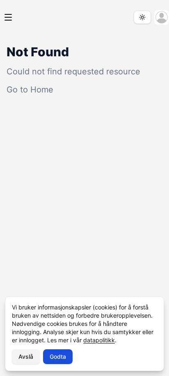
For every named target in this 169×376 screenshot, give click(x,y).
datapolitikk (99, 340)
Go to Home (30, 90)
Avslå (25, 356)
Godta (58, 356)
